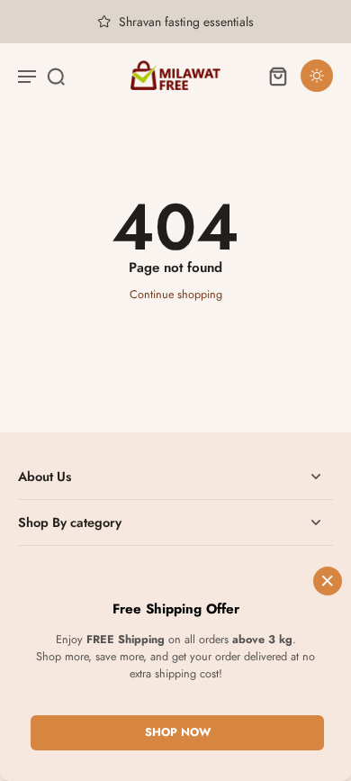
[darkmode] (317, 75)
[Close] (327, 581)
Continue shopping (176, 294)
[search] (56, 76)
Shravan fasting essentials (186, 22)
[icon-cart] (277, 76)
